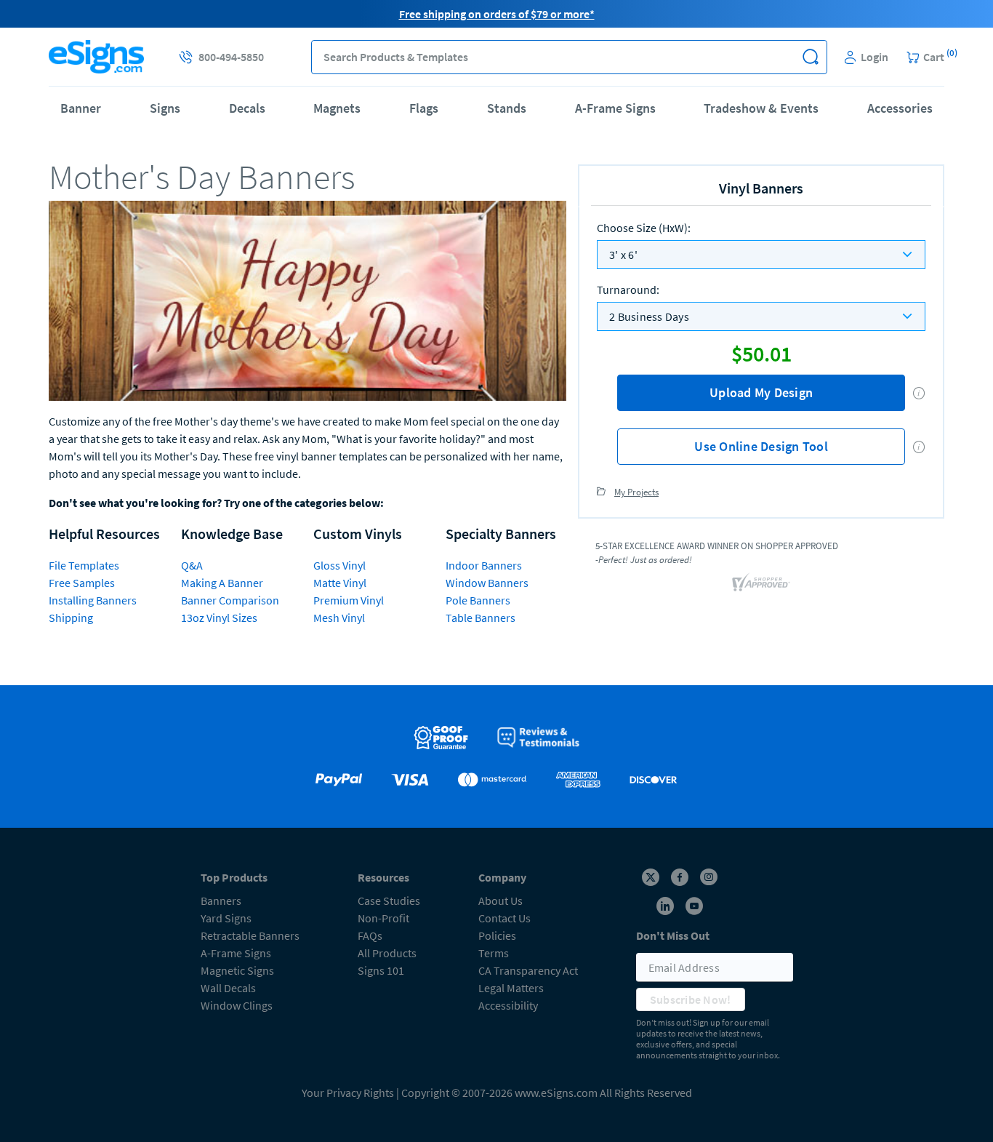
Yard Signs (226, 918)
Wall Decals (228, 988)
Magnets (337, 108)
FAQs (370, 935)
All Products (387, 953)
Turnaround (628, 289)
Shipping (71, 617)
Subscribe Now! (690, 999)
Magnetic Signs (237, 970)
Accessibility (508, 1005)
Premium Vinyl (348, 600)
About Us (500, 900)
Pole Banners (478, 600)
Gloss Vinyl (339, 565)
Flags (423, 108)
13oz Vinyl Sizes (219, 617)
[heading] (307, 177)
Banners (221, 900)
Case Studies (389, 900)
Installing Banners (93, 600)
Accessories (900, 108)
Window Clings (237, 1005)
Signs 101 (381, 970)
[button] (810, 57)
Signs (165, 108)
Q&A (192, 565)
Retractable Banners (250, 935)
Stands (506, 108)
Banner (80, 108)
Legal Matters (511, 988)
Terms (493, 953)
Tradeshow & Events (761, 108)
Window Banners (487, 582)
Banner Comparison (230, 600)
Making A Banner (222, 582)
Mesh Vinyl (339, 617)
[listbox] (761, 254)
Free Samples (82, 582)
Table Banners (480, 617)
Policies (497, 935)
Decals (247, 108)
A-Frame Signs (615, 108)
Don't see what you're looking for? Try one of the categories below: (216, 502)
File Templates (84, 565)
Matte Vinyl (339, 582)
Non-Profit (383, 918)
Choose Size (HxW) (644, 227)
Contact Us (504, 918)
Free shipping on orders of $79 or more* (497, 14)
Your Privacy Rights (348, 1092)
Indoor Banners (484, 565)
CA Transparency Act (528, 970)
